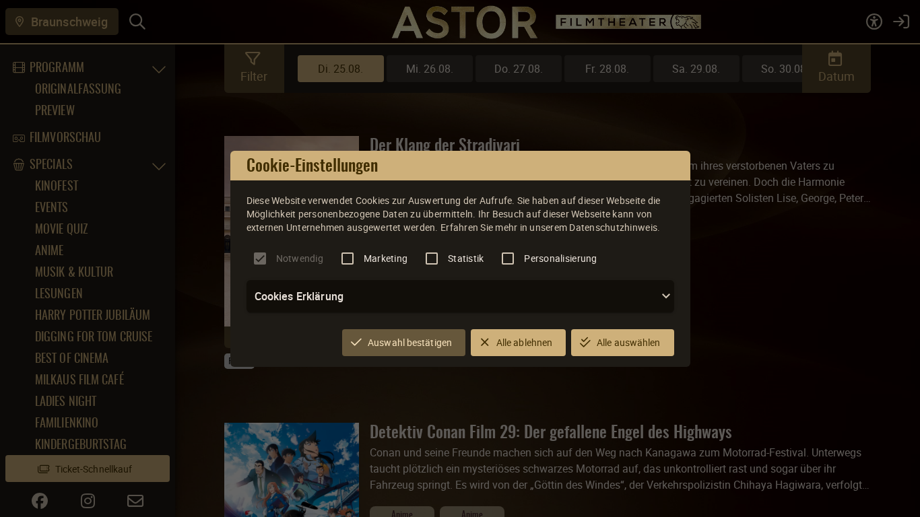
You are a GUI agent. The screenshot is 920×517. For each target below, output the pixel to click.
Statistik (466, 258)
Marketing (385, 258)
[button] (460, 296)
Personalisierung (560, 258)
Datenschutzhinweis (613, 227)
